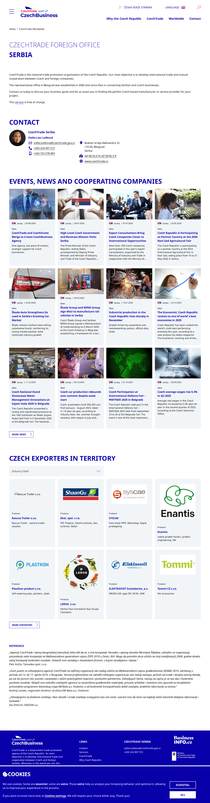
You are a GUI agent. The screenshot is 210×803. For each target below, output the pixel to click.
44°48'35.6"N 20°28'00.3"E (100, 156)
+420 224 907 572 (44, 148)
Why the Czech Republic (123, 19)
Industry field (20, 471)
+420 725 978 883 (44, 153)
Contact (195, 19)
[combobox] (56, 471)
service (19, 102)
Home (12, 29)
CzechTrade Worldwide (31, 29)
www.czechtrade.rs (96, 161)
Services (83, 752)
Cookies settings (55, 796)
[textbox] (56, 471)
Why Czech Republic (90, 760)
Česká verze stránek (137, 7)
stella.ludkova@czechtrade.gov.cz (54, 143)
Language (172, 7)
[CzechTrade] (50, 12)
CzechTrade (155, 19)
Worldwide (176, 19)
